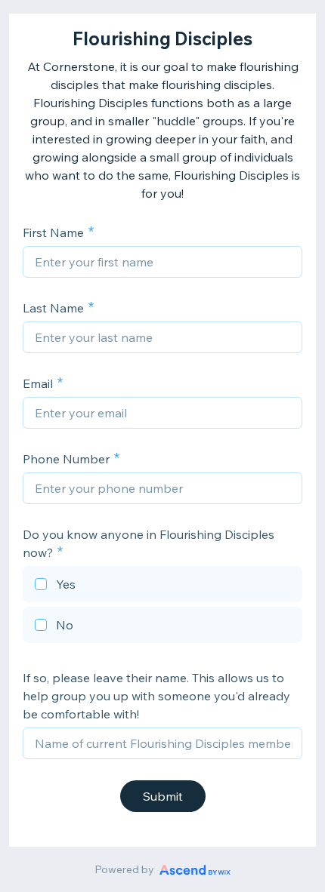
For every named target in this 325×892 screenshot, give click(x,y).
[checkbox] (162, 586)
